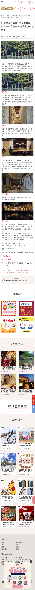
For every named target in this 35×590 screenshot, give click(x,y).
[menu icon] (1, 2)
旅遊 (8, 16)
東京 (18, 8)
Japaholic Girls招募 (23, 560)
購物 (17, 549)
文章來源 (15, 278)
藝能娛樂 (4, 549)
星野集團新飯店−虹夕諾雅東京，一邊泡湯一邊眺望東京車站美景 (17, 16)
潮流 (2, 545)
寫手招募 (4, 560)
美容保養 (19, 543)
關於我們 (4, 557)
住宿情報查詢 (6, 259)
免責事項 (19, 557)
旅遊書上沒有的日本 (25, 263)
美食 (2, 547)
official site (6, 256)
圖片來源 (5, 92)
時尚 (17, 547)
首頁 (2, 16)
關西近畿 (27, 8)
